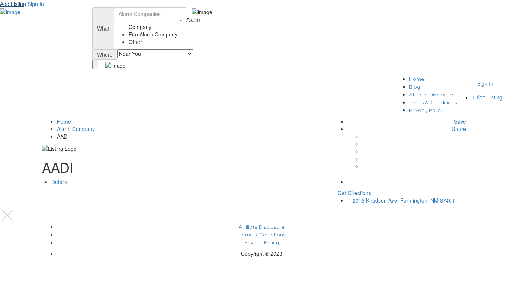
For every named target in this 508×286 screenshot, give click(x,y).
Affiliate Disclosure (431, 94)
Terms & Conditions (433, 102)
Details (59, 181)
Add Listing (13, 3)
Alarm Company (76, 129)
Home (416, 79)
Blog (414, 86)
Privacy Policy (426, 110)
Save (459, 121)
